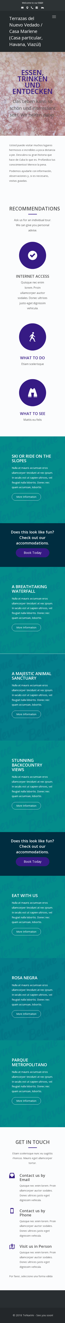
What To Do (32, 357)
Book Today (32, 553)
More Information (26, 496)
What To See (32, 413)
